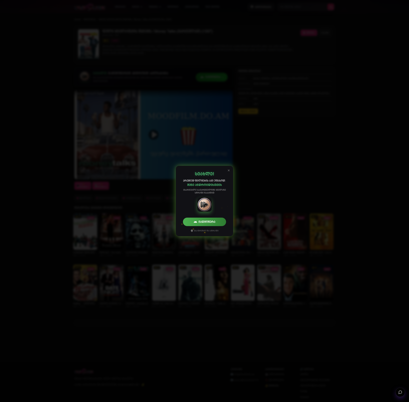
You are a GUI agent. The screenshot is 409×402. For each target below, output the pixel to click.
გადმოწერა (206, 221)
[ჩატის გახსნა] (400, 393)
